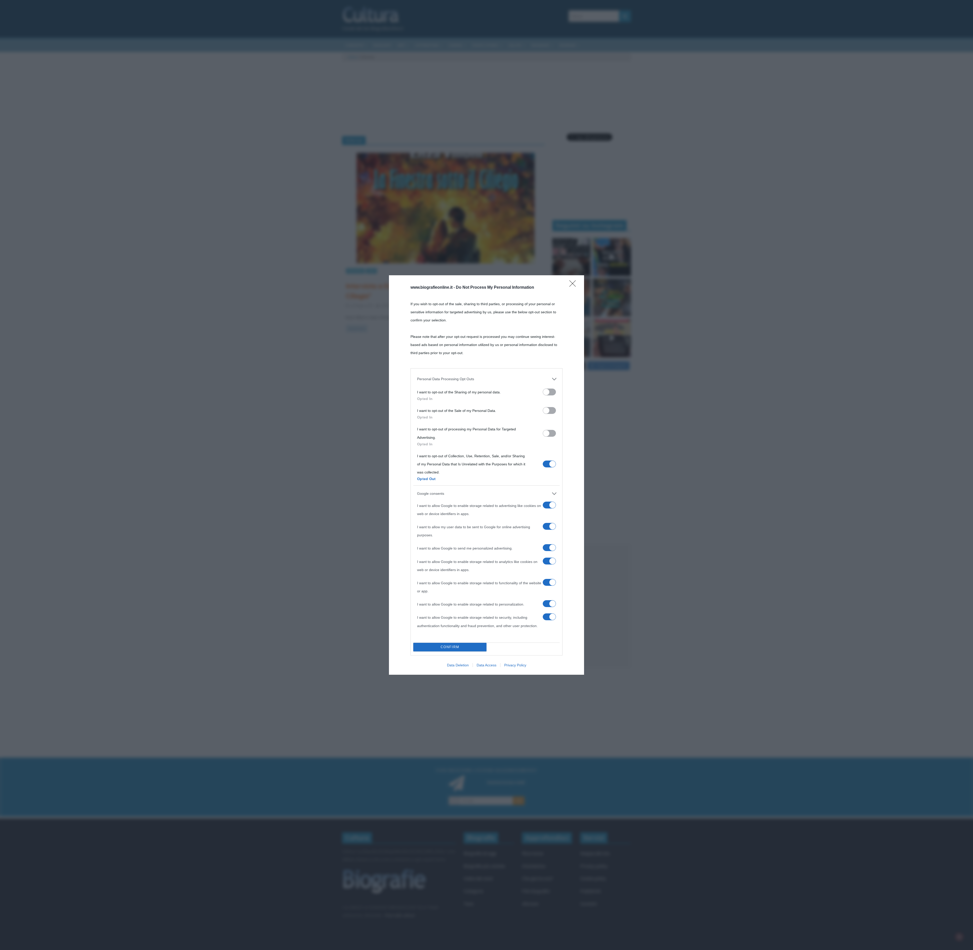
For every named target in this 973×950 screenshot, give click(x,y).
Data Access (486, 665)
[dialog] (486, 475)
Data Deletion (458, 665)
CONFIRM (450, 647)
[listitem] (486, 379)
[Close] (574, 285)
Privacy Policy (515, 665)
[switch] (549, 392)
